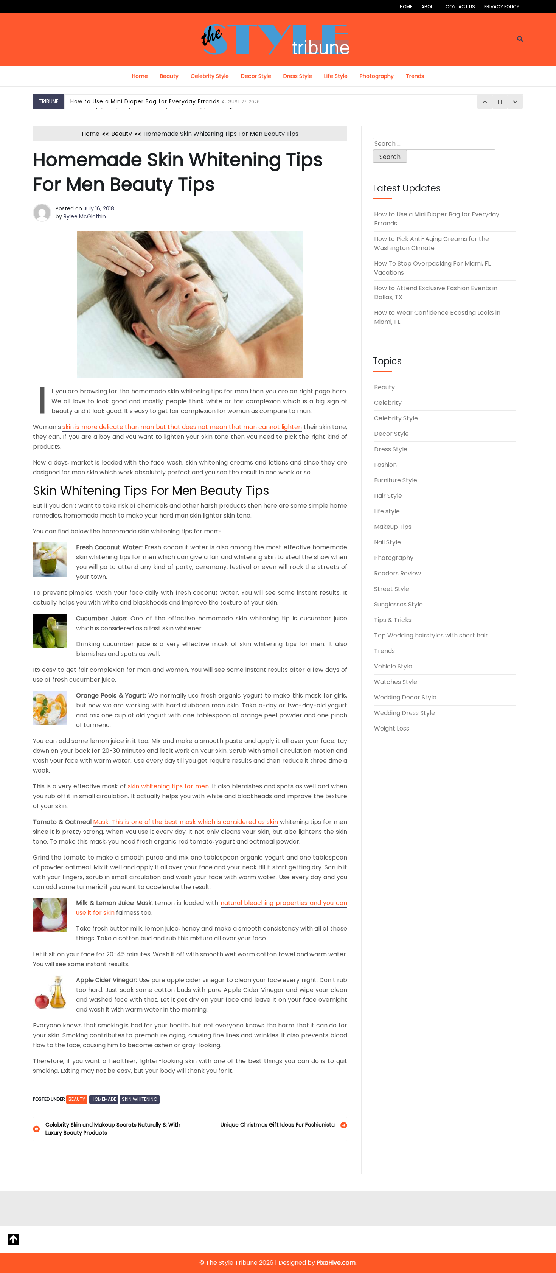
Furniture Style (395, 480)
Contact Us (460, 6)
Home (406, 6)
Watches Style (395, 682)
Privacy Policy (501, 6)
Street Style (391, 588)
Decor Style (256, 76)
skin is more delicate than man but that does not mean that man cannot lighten (182, 427)
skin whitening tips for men (168, 786)
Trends (415, 76)
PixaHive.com (336, 1262)
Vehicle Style (393, 666)
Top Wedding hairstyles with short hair (431, 635)
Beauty (169, 76)
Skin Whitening (139, 1099)
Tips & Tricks (393, 620)
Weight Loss (391, 728)
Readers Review (397, 573)
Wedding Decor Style (405, 697)
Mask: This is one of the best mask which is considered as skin (185, 822)
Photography (377, 76)
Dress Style (297, 76)
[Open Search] (520, 39)
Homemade (104, 1099)
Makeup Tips (393, 526)
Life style (336, 76)
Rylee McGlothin (85, 216)
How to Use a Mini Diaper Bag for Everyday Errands (165, 101)
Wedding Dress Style (404, 713)
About (428, 6)
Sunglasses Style (398, 604)
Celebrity (388, 402)
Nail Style (387, 542)
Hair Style (388, 495)
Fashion (385, 464)
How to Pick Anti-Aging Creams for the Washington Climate (431, 243)
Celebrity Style (210, 76)
